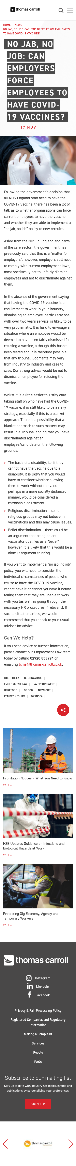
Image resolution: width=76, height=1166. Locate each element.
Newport (44, 690)
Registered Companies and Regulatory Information (38, 1022)
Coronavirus (33, 678)
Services (38, 1043)
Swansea (36, 696)
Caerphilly (11, 678)
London (27, 690)
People (38, 1052)
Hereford (10, 690)
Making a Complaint (38, 1034)
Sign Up (38, 1104)
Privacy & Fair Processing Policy (38, 1010)
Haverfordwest (43, 684)
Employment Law (15, 684)
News (18, 25)
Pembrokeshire (14, 696)
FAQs (38, 1061)
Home (7, 25)
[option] (38, 1143)
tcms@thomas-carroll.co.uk (40, 664)
